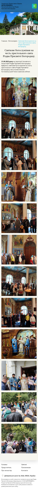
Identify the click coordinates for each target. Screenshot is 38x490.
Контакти (24, 470)
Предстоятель (6, 467)
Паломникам (26, 467)
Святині (24, 465)
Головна (4, 465)
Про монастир (6, 470)
